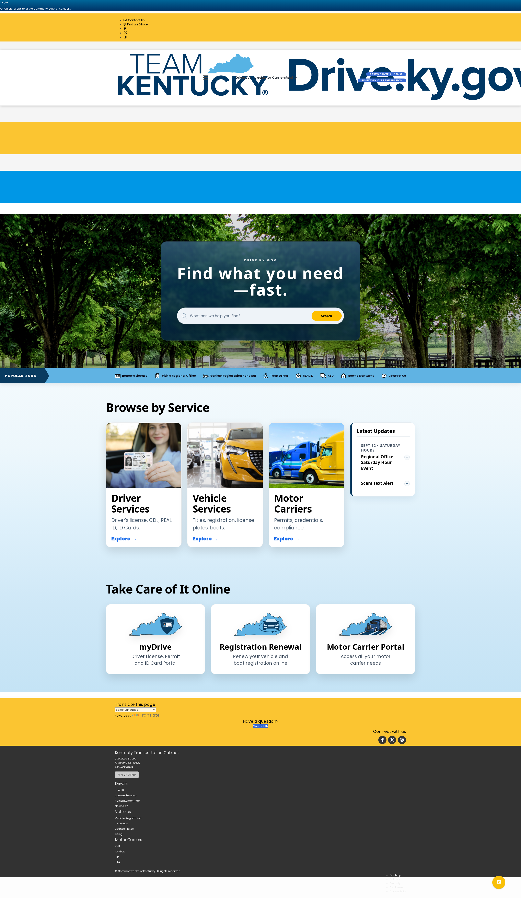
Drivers (241, 77)
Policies (395, 879)
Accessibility (398, 891)
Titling (119, 834)
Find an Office (137, 24)
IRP (117, 857)
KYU (117, 846)
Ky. (4, 2)
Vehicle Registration (128, 818)
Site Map (395, 875)
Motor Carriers (273, 77)
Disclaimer (397, 887)
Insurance (121, 823)
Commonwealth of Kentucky (136, 871)
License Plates (124, 829)
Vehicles (254, 77)
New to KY (121, 806)
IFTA (117, 862)
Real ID (291, 77)
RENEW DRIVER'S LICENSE (386, 74)
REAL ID (119, 790)
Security (395, 883)
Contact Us (136, 20)
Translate (150, 715)
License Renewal (126, 795)
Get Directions (124, 767)
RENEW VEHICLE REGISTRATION (382, 80)
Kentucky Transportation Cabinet (147, 752)
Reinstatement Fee (127, 801)
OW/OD (120, 851)
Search (326, 316)
